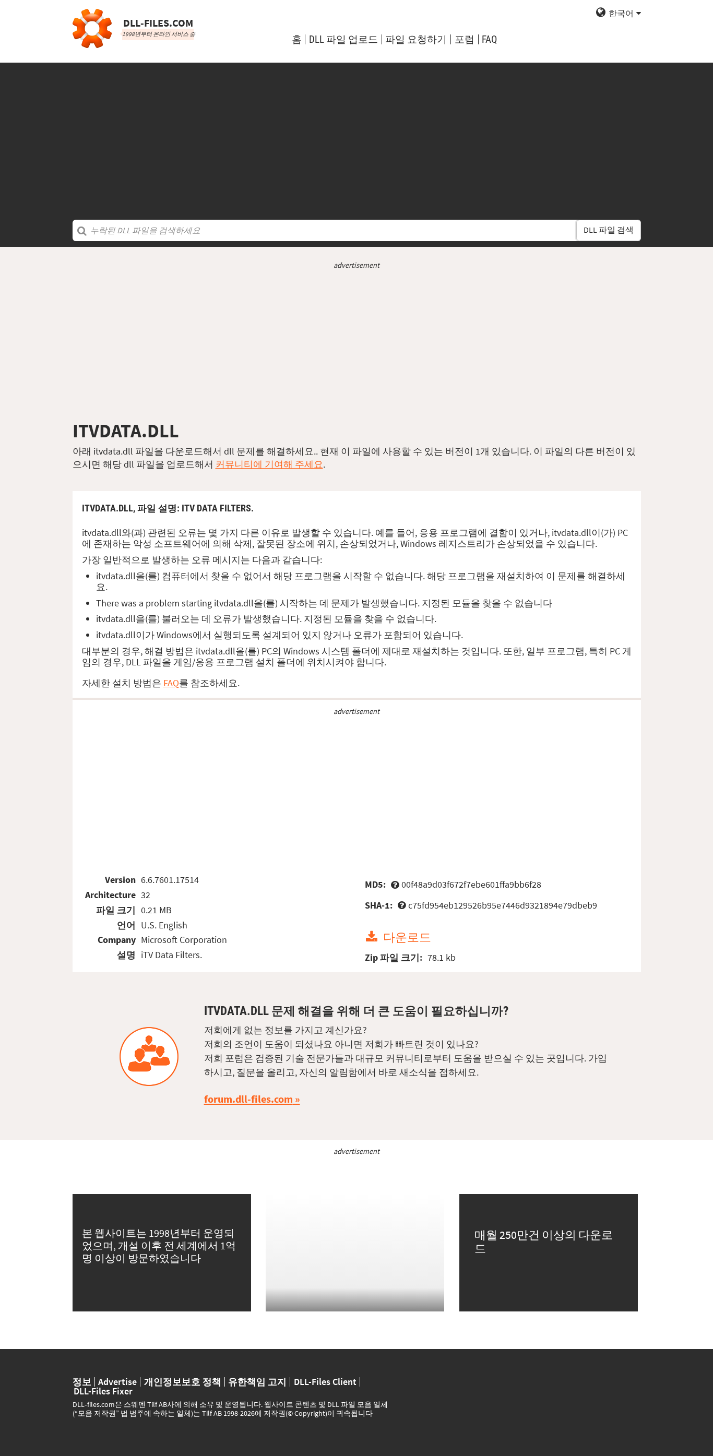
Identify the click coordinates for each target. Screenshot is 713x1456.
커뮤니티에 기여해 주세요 (269, 464)
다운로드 (407, 937)
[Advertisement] (356, 136)
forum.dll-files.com (248, 1099)
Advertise (117, 1382)
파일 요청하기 (416, 39)
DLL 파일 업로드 (343, 39)
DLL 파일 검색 (609, 230)
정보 (82, 1382)
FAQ (489, 39)
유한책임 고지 (257, 1382)
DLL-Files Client (325, 1382)
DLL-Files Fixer (103, 1391)
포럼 (464, 39)
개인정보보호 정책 (182, 1382)
